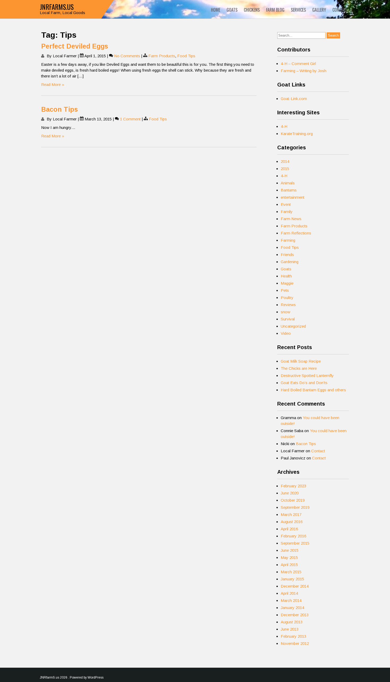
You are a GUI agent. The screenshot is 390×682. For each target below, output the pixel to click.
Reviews (288, 304)
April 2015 (289, 564)
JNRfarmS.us (57, 7)
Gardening (289, 261)
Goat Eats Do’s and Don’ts (304, 382)
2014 (285, 161)
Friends (287, 254)
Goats (232, 10)
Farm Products (161, 56)
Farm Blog (275, 10)
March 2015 (291, 572)
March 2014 (291, 600)
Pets (285, 290)
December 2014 (295, 586)
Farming (288, 240)
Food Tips (186, 56)
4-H (284, 126)
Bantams (289, 190)
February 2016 (293, 536)
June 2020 (289, 493)
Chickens (252, 10)
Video (286, 333)
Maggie (287, 283)
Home (215, 10)
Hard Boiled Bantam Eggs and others (313, 390)
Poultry (287, 297)
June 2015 (289, 550)
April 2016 (289, 529)
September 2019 (295, 507)
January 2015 (292, 579)
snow (285, 312)
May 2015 (289, 557)
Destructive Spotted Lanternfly (307, 375)
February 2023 (293, 486)
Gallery (319, 10)
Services (298, 10)
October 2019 (293, 500)
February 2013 (293, 636)
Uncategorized (293, 326)
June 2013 (289, 629)
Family (287, 211)
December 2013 (295, 615)
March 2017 (291, 514)
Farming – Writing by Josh (303, 70)
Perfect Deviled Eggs (74, 46)
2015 (285, 168)
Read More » (52, 84)
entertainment (292, 197)
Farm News (291, 218)
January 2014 (292, 607)
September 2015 (295, 543)
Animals (288, 183)
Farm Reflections (296, 233)
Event (286, 204)
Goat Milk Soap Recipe (301, 361)
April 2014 (289, 593)
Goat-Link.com (294, 98)
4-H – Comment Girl (298, 63)
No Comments (127, 56)
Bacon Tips (59, 109)
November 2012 (295, 643)
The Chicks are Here (299, 368)
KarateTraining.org (297, 133)
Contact (340, 10)
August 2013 (291, 622)
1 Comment (130, 119)
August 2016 (291, 521)
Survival (288, 319)
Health (286, 276)
